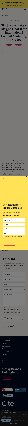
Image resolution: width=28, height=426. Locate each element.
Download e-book (9, 244)
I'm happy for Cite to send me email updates (13, 237)
